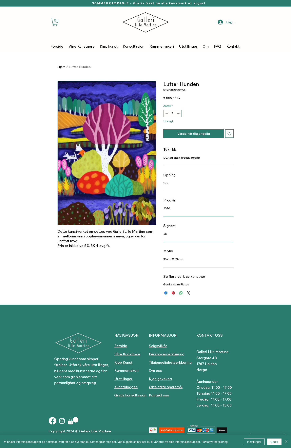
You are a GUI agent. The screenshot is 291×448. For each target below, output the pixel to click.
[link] (55, 22)
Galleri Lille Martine (212, 351)
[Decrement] (166, 113)
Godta (274, 442)
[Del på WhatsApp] (181, 293)
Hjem (61, 67)
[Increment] (178, 113)
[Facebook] (52, 420)
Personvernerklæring (215, 442)
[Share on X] (188, 293)
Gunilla (167, 284)
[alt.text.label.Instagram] (62, 420)
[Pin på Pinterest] (173, 293)
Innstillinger (254, 442)
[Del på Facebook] (166, 293)
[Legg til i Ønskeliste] (229, 133)
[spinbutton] (172, 113)
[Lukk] (286, 442)
